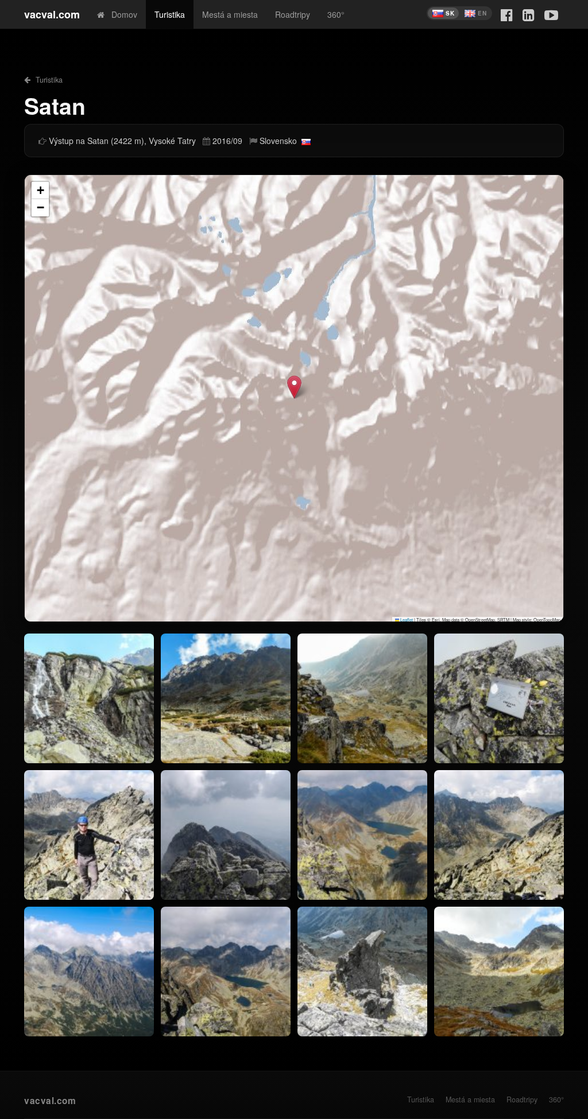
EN (482, 13)
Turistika (169, 14)
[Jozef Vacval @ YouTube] (551, 14)
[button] (294, 387)
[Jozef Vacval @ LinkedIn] (529, 14)
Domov (121, 14)
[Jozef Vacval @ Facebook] (507, 14)
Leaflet (406, 619)
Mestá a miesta (230, 14)
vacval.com (52, 14)
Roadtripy (292, 14)
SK (450, 13)
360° (336, 14)
